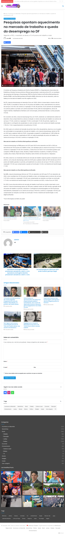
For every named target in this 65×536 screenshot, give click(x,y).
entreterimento (34, 515)
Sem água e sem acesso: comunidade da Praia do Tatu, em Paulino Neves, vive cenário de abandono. (12, 325)
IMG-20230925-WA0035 (10, 217)
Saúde (42, 409)
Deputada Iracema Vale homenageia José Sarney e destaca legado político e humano (51, 300)
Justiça (15, 409)
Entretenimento (8, 409)
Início (6, 13)
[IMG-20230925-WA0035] (13, 211)
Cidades (32, 406)
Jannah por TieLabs (33, 525)
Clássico (16, 515)
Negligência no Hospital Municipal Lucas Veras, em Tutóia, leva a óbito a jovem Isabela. (32, 325)
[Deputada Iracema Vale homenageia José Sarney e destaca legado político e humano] (52, 292)
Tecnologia (41, 518)
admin (7, 38)
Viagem (47, 518)
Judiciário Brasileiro (6, 518)
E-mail (6, 367)
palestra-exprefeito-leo (49, 217)
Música (26, 409)
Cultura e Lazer (39, 406)
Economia (47, 406)
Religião (37, 409)
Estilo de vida (47, 515)
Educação (53, 406)
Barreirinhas (20, 406)
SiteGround (57, 525)
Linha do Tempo (16, 518)
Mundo (20, 409)
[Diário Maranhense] (12, 6)
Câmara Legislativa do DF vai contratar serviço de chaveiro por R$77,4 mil (32, 219)
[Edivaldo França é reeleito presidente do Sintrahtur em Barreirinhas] (32, 501)
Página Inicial (9, 528)
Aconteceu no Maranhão (14, 13)
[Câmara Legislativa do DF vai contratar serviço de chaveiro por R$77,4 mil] (32, 211)
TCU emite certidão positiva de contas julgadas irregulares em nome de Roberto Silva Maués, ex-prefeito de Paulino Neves (12, 301)
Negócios (30, 518)
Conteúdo (22, 515)
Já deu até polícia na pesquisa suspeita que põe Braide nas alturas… (31, 1)
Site (35, 367)
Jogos (54, 515)
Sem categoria (49, 409)
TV (55, 409)
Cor (27, 515)
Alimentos (4, 515)
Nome (5, 361)
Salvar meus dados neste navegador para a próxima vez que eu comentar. (23, 373)
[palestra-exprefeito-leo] (52, 211)
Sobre (35, 518)
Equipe (40, 515)
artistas (10, 515)
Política (31, 409)
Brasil (26, 406)
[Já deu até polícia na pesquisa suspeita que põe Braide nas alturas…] (53, 477)
